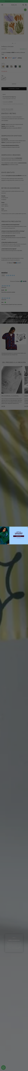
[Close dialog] (27, 527)
